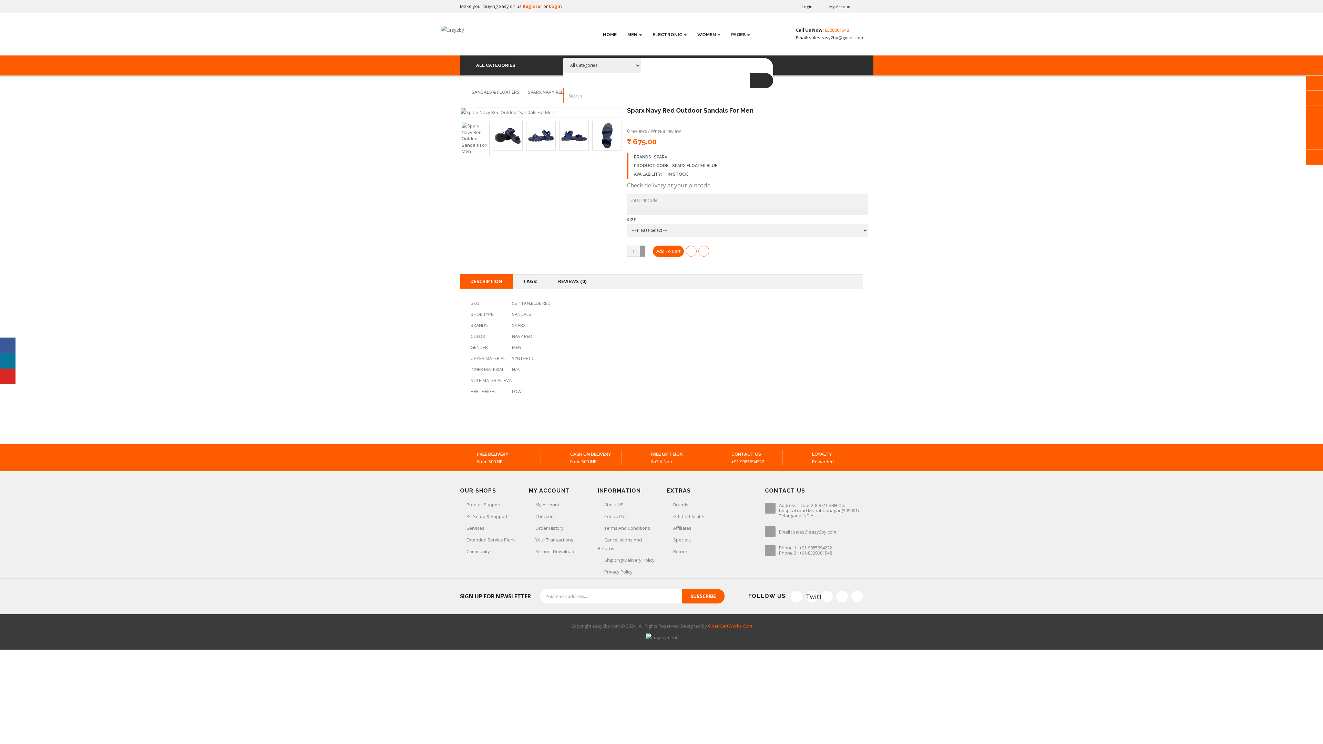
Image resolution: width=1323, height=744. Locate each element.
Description (486, 281)
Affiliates (682, 528)
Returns (681, 551)
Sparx (660, 157)
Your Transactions (554, 540)
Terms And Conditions (627, 528)
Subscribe (703, 596)
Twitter (812, 596)
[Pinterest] (857, 596)
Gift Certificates (689, 516)
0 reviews (637, 131)
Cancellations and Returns (620, 544)
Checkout (545, 516)
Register (533, 6)
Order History (549, 528)
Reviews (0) (572, 281)
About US (614, 505)
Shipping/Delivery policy (629, 560)
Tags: (530, 281)
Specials (682, 540)
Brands (680, 505)
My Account (547, 505)
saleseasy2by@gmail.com (835, 37)
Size (631, 219)
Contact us (615, 516)
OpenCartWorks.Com (730, 626)
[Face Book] (796, 596)
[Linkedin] (842, 596)
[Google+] (827, 596)
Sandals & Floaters (496, 92)
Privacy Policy (618, 572)
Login (555, 6)
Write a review (666, 131)
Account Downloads (556, 551)
